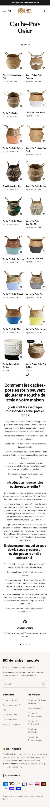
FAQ (4, 710)
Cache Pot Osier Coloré (13, 148)
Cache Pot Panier (10, 113)
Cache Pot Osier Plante (12, 221)
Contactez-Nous (10, 700)
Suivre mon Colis (10, 714)
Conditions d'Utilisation (33, 730)
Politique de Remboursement (35, 714)
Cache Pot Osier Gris (34, 294)
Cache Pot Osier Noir (34, 258)
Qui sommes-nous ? (11, 705)
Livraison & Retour (11, 719)
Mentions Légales (35, 708)
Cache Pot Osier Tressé (13, 294)
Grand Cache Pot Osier (12, 186)
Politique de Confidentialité (34, 722)
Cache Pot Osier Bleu (12, 329)
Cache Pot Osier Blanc (35, 112)
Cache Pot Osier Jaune (35, 329)
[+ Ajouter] (20, 67)
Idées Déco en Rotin (11, 724)
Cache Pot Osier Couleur (13, 259)
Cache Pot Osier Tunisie (36, 186)
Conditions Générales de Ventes (37, 701)
